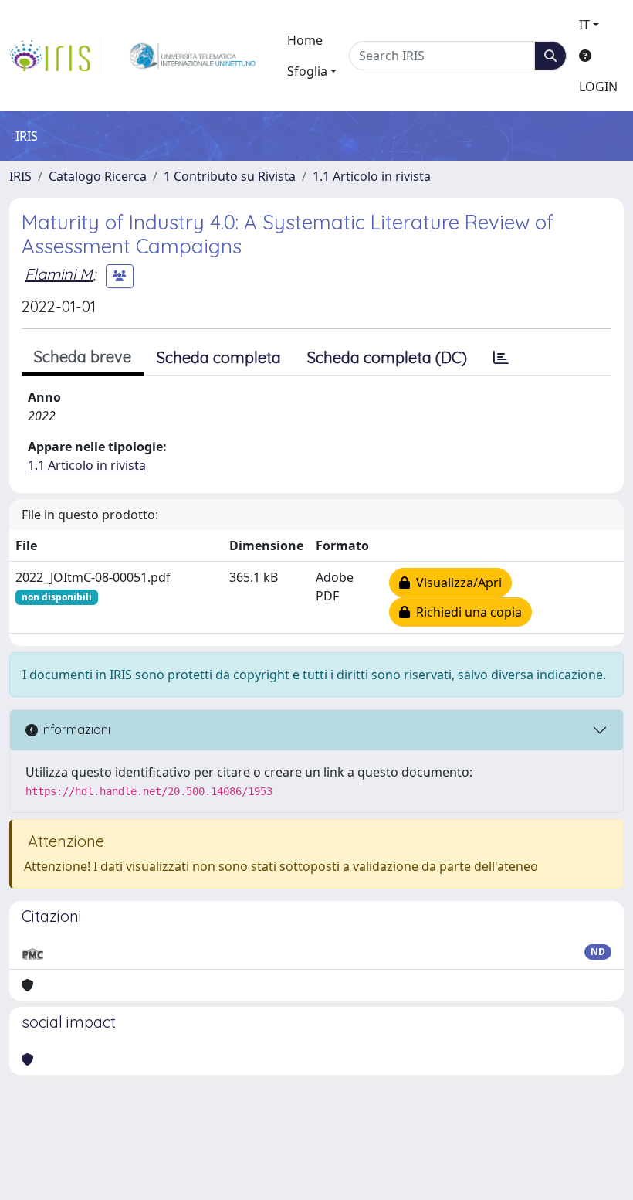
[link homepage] (56, 55)
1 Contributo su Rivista (230, 176)
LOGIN (598, 86)
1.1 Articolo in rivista (372, 176)
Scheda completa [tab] (219, 357)
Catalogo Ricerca (98, 176)
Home (305, 40)
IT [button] (584, 24)
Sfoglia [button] (307, 71)
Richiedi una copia (466, 611)
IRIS (20, 176)
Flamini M (59, 274)
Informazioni (74, 729)
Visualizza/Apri (456, 582)
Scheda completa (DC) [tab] (387, 357)
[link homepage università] (192, 55)
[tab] (501, 358)
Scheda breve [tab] (82, 356)
